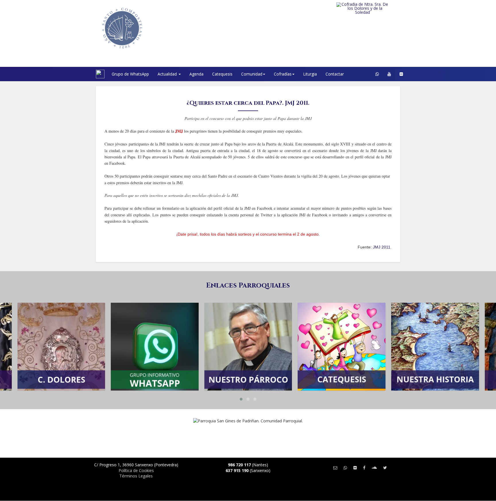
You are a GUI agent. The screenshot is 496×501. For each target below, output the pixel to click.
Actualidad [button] (168, 74)
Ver (61, 330)
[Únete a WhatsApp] (345, 467)
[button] (241, 399)
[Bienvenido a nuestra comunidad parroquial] (88, 74)
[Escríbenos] (335, 467)
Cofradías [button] (283, 74)
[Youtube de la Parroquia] (389, 74)
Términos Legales (136, 476)
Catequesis (222, 74)
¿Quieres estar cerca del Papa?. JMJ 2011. (248, 103)
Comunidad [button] (251, 74)
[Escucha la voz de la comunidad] (374, 467)
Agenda (196, 74)
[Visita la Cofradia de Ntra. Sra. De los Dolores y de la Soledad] (374, 8)
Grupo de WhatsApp (130, 74)
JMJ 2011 (381, 247)
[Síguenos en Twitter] (385, 467)
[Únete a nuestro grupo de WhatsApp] (377, 74)
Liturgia (310, 74)
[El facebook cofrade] (364, 467)
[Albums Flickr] (401, 74)
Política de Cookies (136, 470)
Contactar (335, 74)
